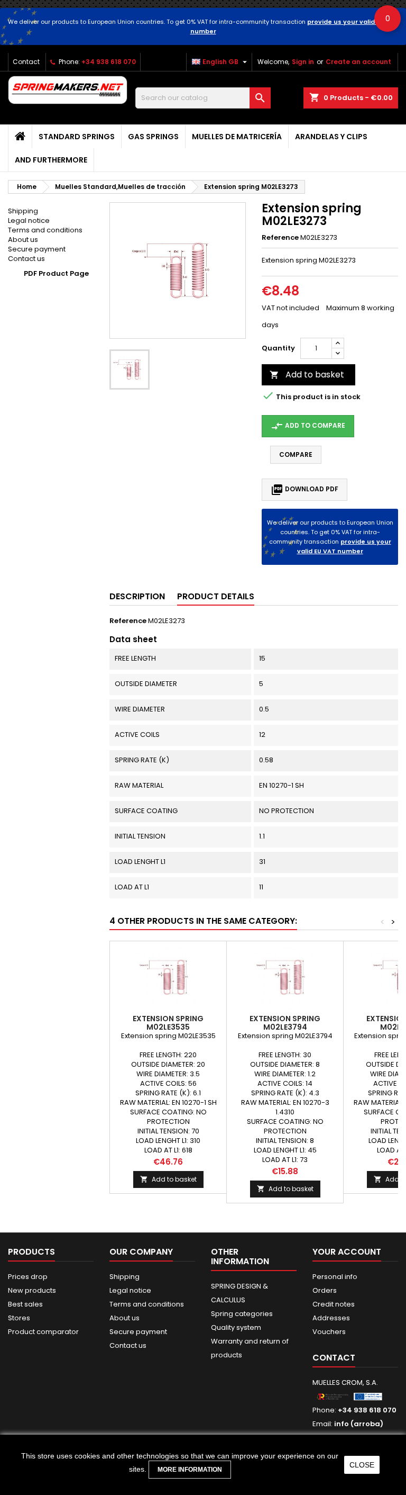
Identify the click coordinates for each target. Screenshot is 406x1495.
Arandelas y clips (331, 136)
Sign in (303, 61)
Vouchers (329, 1332)
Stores (19, 1318)
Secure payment (37, 249)
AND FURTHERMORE (51, 160)
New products (32, 1290)
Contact (26, 61)
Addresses (331, 1318)
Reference (280, 237)
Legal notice (29, 220)
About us (23, 240)
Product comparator (43, 1332)
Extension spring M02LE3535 (168, 1022)
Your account (346, 1252)
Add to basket (307, 374)
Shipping (23, 211)
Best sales (25, 1304)
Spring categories (242, 1314)
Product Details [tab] (215, 596)
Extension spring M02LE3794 (285, 1022)
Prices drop (28, 1277)
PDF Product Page (56, 273)
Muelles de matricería (237, 136)
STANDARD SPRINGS (77, 136)
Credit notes (333, 1304)
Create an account (358, 61)
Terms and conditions (45, 230)
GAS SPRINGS (153, 136)
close (361, 1465)
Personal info (334, 1277)
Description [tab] (137, 596)
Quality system (236, 1327)
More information (190, 1469)
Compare (295, 454)
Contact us (26, 259)
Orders (324, 1290)
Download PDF (304, 489)
